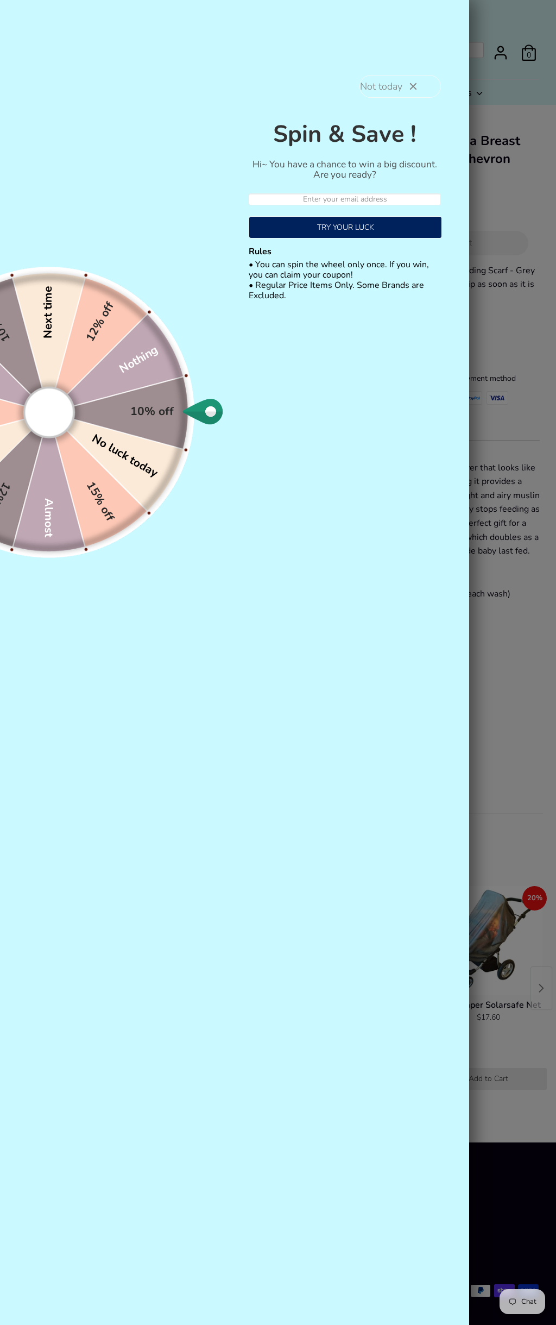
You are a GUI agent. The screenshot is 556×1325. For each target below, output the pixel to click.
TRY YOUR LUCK (345, 227)
